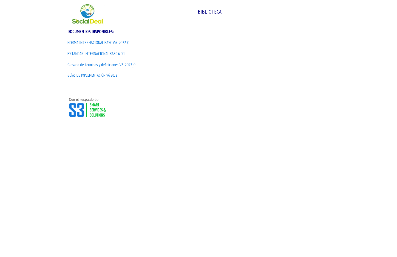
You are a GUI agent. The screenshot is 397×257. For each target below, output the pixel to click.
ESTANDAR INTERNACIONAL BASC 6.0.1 (96, 53)
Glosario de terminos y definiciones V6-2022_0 (101, 64)
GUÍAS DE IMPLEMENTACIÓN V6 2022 (92, 75)
